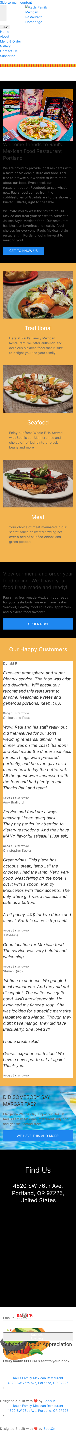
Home (4, 32)
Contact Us (8, 51)
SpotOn (49, 1401)
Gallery (5, 46)
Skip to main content (16, 2)
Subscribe (7, 56)
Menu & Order (10, 41)
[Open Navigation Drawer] (3, 13)
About (4, 36)
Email (8, 1318)
